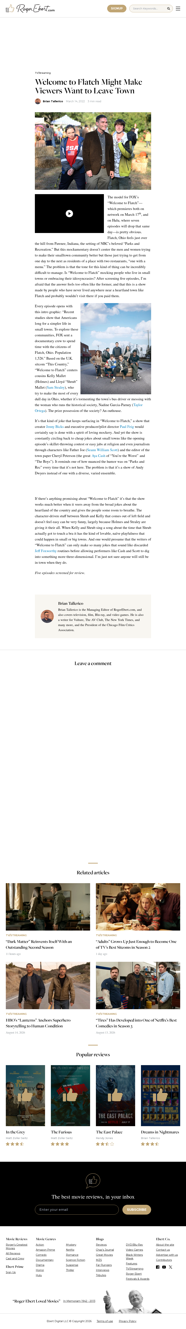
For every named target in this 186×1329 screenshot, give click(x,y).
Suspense (72, 1265)
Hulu (39, 1275)
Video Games (134, 1249)
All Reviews (13, 1253)
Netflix (70, 1249)
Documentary (45, 1260)
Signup (117, 8)
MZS (99, 1260)
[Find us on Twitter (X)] (170, 1267)
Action (40, 1244)
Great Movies (104, 1255)
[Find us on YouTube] (164, 1267)
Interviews (102, 1270)
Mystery (71, 1244)
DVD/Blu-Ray (134, 1244)
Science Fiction (75, 1260)
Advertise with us (167, 1255)
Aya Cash (98, 455)
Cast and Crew (15, 1258)
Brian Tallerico (53, 101)
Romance (72, 1255)
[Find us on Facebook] (157, 1267)
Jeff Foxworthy (46, 550)
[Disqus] (93, 808)
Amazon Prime (45, 1249)
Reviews (101, 1244)
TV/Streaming (43, 73)
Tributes (101, 1275)
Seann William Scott (102, 449)
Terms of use (105, 1321)
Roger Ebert (134, 1273)
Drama (40, 1265)
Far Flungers (104, 1265)
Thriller (70, 1270)
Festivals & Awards (137, 1279)
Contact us (163, 1249)
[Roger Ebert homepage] (30, 8)
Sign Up (11, 1272)
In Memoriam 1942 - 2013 (79, 1301)
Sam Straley (56, 387)
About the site (165, 1244)
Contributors (164, 1260)
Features (131, 1263)
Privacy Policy (127, 1321)
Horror (40, 1270)
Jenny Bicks (55, 426)
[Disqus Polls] (93, 717)
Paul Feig (127, 426)
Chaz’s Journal (105, 1249)
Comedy (41, 1255)
